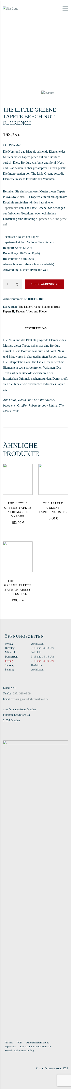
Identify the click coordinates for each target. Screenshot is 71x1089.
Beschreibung (36, 328)
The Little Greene (29, 306)
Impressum (10, 1046)
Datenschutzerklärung (37, 1042)
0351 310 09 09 (22, 693)
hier (22, 197)
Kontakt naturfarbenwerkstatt (35, 1046)
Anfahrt (9, 1042)
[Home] (10, 8)
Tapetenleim (10, 208)
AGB (19, 1042)
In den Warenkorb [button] (23, 529)
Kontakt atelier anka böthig (19, 1050)
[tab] (35, 328)
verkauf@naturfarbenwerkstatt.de (30, 699)
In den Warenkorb (44, 284)
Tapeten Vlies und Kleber (32, 311)
